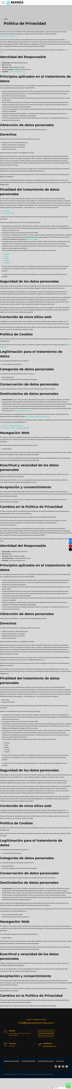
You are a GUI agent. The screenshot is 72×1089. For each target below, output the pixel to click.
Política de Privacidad (8, 213)
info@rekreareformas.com (36, 1022)
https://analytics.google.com (22, 410)
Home (6, 19)
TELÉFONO (12, 1043)
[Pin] (70, 546)
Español (55, 1088)
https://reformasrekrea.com (8, 36)
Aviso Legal (5, 211)
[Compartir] (70, 539)
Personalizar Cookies (11, 1061)
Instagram (7, 263)
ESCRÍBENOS (47, 1043)
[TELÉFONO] (5, 1045)
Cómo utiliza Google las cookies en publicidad (15, 428)
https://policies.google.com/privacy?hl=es (37, 416)
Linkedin (6, 258)
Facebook (7, 254)
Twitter (6, 256)
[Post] (70, 549)
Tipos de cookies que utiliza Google (12, 425)
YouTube (6, 260)
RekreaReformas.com (10, 1074)
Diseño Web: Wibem (48, 1074)
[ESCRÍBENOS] (40, 1045)
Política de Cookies (32, 239)
